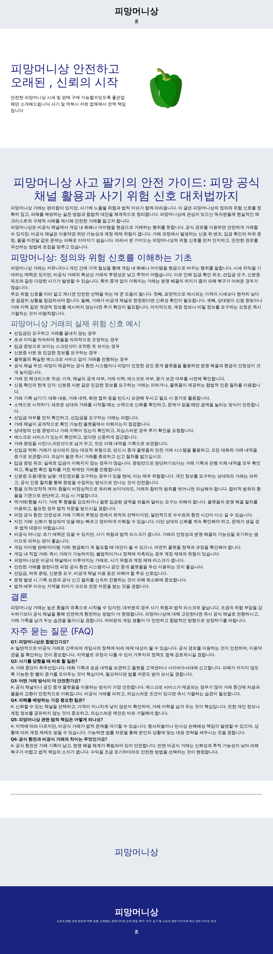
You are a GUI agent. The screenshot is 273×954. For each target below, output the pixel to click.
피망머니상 (136, 11)
